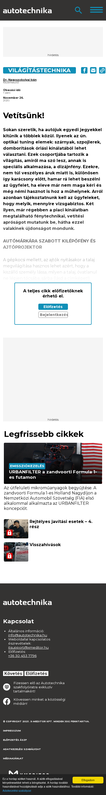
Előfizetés (53, 307)
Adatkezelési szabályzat (17, 790)
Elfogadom (88, 780)
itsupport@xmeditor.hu (28, 647)
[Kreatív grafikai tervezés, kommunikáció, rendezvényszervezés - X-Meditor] (29, 771)
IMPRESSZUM (12, 730)
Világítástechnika (39, 70)
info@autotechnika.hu (27, 635)
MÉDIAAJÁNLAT (13, 758)
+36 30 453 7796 (22, 656)
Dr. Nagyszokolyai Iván (20, 80)
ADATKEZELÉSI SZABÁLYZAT (22, 749)
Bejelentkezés (54, 315)
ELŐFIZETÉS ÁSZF (15, 739)
